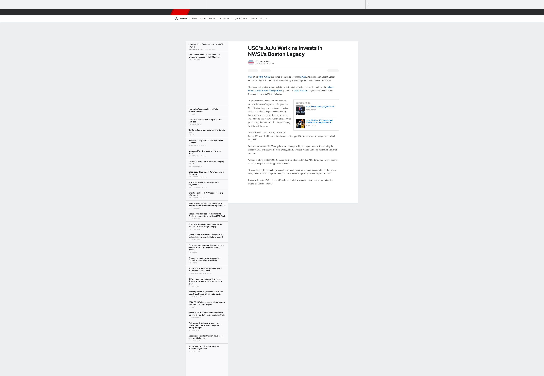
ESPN (180, 12)
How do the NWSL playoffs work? (320, 106)
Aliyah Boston (261, 90)
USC (250, 76)
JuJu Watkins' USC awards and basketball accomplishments (319, 121)
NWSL (303, 76)
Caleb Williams (301, 90)
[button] (362, 12)
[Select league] (181, 5)
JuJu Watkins (265, 76)
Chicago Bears (275, 90)
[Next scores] (368, 4)
